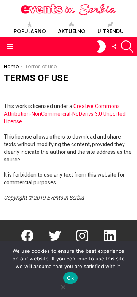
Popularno (30, 31)
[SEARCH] (127, 46)
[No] (63, 286)
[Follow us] (114, 46)
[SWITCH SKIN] (101, 46)
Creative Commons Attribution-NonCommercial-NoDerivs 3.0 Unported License (65, 114)
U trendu (110, 31)
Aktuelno (72, 31)
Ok (70, 278)
